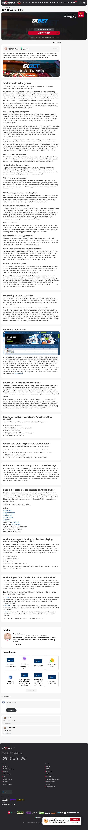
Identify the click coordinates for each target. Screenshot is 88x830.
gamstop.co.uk (48, 37)
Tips (4, 776)
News (62, 3)
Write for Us (50, 776)
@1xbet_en (16, 524)
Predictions (26, 3)
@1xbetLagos (8, 517)
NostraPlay (73, 3)
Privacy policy (50, 781)
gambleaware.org (40, 37)
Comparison (6, 774)
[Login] (84, 2)
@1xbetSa (6, 520)
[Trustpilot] (13, 812)
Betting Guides (7, 784)
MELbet (7, 606)
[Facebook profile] (3, 758)
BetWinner (8, 612)
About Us (49, 774)
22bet (7, 597)
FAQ (47, 769)
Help (67, 3)
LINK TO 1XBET (44, 33)
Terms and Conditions (52, 779)
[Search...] (80, 2)
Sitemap (48, 784)
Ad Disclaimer (50, 786)
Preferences (75, 822)
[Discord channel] (24, 758)
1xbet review (18, 374)
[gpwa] (20, 812)
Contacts (48, 771)
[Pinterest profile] (10, 758)
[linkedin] (16, 644)
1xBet (6, 8)
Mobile (59, 3)
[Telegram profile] (21, 758)
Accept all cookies (74, 819)
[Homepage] (2, 8)
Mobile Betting (7, 779)
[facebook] (14, 644)
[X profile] (6, 758)
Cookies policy (62, 822)
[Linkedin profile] (17, 758)
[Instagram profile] (14, 758)
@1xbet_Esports (9, 513)
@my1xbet (15, 522)
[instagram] (20, 644)
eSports (5, 781)
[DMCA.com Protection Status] (41, 812)
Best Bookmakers (43, 3)
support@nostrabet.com (9, 804)
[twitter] (18, 644)
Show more (31, 690)
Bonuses (34, 3)
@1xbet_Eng (7, 510)
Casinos (52, 3)
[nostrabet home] (8, 748)
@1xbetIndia (7, 515)
